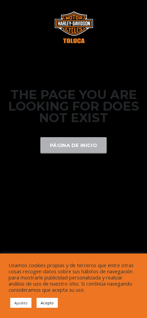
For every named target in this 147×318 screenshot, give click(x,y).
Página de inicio (73, 145)
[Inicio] (73, 27)
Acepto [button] (47, 302)
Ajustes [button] (20, 302)
